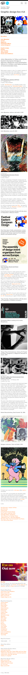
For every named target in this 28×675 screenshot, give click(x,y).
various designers (5, 45)
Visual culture (4, 52)
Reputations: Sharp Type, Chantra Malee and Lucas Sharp (13, 651)
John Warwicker (5, 39)
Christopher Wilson (6, 43)
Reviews (2, 623)
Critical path (3, 606)
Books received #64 (5, 660)
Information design (5, 615)
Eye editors (4, 36)
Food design (3, 610)
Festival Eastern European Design (10, 174)
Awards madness (4, 602)
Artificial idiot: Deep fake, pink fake (9, 654)
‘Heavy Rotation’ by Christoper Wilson (9, 516)
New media (3, 619)
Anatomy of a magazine (6, 655)
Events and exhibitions (7, 53)
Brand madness (4, 605)
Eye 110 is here (4, 664)
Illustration (3, 613)
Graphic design (5, 48)
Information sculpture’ (18, 86)
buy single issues (22, 584)
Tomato (3, 40)
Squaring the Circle (16, 284)
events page (16, 490)
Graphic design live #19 (6, 594)
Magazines (3, 616)
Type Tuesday (4, 50)
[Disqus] (14, 542)
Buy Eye (3, 582)
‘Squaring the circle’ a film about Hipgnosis (10, 517)
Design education (4, 608)
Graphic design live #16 (6, 597)
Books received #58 (5, 593)
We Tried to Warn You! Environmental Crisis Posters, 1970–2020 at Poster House (12, 519)
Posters (3, 49)
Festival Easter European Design (8, 511)
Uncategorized (4, 629)
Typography (3, 627)
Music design (4, 617)
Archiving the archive (5, 650)
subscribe (3, 586)
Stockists (14, 584)
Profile (2, 645)
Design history (4, 609)
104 (2, 296)
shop (22, 499)
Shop (11, 586)
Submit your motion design (7, 663)
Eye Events (16, 74)
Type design (3, 634)
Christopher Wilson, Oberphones (8, 514)
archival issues (9, 294)
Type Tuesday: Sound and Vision (9, 266)
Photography (3, 620)
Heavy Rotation (7, 276)
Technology (3, 625)
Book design (3, 603)
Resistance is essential (16, 206)
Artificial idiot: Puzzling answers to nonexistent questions (13, 653)
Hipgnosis (3, 42)
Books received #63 (5, 665)
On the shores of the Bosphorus (8, 591)
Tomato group (4, 510)
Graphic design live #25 (6, 661)
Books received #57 (5, 595)
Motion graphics (4, 633)
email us (24, 490)
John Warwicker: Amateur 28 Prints (9, 507)
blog (19, 205)
